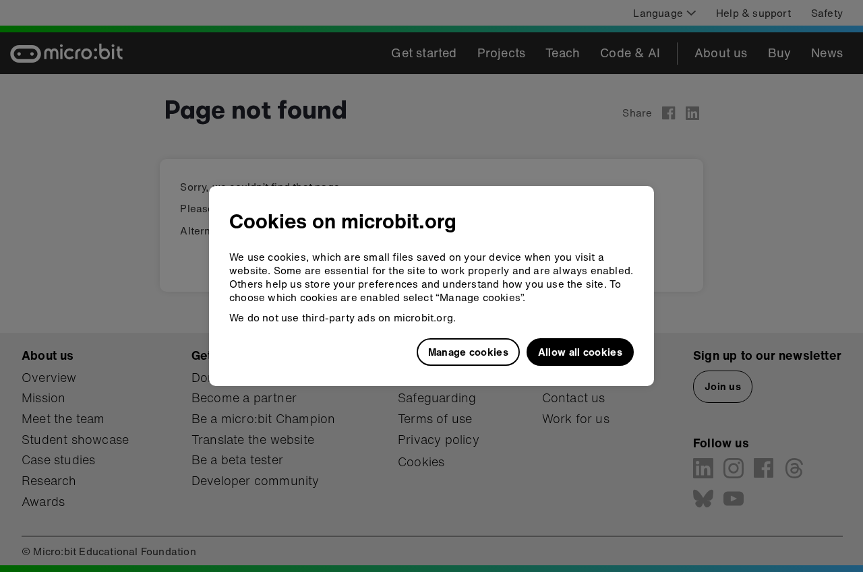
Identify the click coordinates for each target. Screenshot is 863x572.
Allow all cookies (580, 351)
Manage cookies (468, 351)
